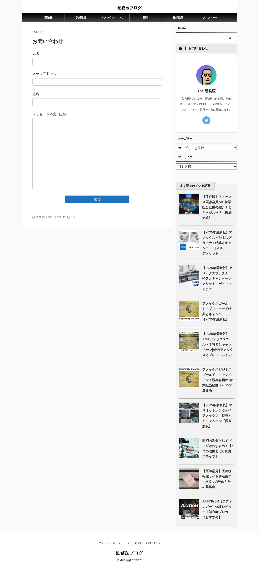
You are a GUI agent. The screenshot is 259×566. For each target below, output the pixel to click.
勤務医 (48, 17)
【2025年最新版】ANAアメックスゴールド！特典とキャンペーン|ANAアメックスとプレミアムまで (217, 344)
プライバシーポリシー (111, 543)
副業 (145, 17)
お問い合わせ (153, 543)
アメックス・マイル (113, 17)
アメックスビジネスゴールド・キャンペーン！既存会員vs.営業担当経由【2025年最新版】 (217, 380)
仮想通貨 (81, 17)
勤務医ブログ (129, 7)
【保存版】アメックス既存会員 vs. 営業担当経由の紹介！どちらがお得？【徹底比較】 (216, 207)
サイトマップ (134, 543)
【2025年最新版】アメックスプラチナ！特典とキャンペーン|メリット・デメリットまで (217, 278)
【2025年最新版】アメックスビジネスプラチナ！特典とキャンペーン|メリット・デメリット (217, 243)
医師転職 (178, 17)
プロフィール (210, 17)
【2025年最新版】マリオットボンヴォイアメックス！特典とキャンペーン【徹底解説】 (217, 415)
